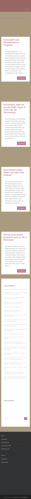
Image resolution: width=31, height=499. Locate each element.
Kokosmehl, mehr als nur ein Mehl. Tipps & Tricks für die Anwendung (14, 108)
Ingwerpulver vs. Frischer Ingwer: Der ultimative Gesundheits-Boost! (14, 302)
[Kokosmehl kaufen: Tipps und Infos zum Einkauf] (15, 159)
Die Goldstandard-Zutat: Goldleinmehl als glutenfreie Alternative (15, 325)
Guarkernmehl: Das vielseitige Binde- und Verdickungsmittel (15, 329)
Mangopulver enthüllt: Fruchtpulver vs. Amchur (14, 338)
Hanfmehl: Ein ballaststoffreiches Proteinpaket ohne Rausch (13, 310)
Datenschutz (4, 462)
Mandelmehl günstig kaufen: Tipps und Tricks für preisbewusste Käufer (15, 363)
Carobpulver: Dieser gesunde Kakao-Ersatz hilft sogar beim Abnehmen (14, 372)
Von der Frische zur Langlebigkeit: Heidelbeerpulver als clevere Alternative (15, 342)
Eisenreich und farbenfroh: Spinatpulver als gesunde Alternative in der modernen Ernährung (15, 348)
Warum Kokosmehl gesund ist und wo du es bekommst (15, 237)
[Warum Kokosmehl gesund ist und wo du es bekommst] (15, 224)
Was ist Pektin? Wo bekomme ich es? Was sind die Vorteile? (15, 315)
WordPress (25, 497)
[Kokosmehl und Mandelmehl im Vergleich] (15, 29)
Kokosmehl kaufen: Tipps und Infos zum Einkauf (13, 172)
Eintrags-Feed (5, 442)
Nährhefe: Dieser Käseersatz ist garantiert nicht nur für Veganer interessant (15, 358)
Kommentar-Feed (6, 445)
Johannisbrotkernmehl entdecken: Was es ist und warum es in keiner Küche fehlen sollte (15, 378)
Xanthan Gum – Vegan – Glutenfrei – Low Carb (15, 368)
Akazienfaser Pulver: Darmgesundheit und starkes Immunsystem (14, 298)
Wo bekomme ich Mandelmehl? (12, 307)
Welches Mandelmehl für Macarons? (14, 334)
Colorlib (15, 497)
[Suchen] (25, 418)
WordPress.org (5, 449)
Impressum (4, 459)
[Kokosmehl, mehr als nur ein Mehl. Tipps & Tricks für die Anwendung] (15, 94)
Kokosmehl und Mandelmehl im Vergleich (11, 42)
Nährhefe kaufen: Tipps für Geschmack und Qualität (15, 353)
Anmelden (4, 439)
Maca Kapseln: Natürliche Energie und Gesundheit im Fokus (14, 320)
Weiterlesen (21, 78)
